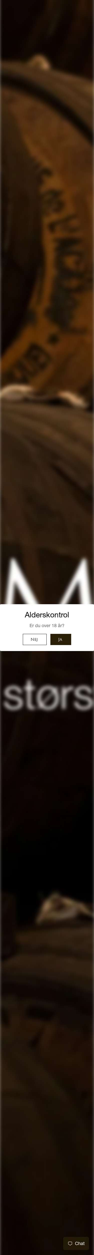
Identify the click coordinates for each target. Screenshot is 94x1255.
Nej (34, 640)
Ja (60, 640)
